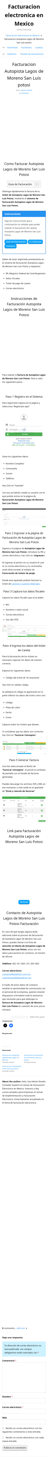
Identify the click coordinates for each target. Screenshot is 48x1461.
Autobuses (26, 47)
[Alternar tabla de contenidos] (35, 184)
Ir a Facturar (35, 241)
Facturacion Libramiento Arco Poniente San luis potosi (33, 1057)
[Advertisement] (24, 129)
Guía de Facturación (16, 241)
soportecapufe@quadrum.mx (16, 977)
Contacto (10, 246)
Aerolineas (12, 47)
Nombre (7, 1396)
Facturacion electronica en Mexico (24, 15)
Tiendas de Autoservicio (32, 54)
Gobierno (11, 54)
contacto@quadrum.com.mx (16, 974)
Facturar (24, 902)
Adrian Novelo (26, 90)
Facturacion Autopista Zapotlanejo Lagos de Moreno (10, 1057)
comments (24, 93)
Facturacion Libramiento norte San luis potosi (11, 1067)
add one (21, 1328)
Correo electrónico (12, 1407)
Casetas (39, 47)
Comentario (9, 1360)
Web (4, 1417)
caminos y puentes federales (25, 583)
